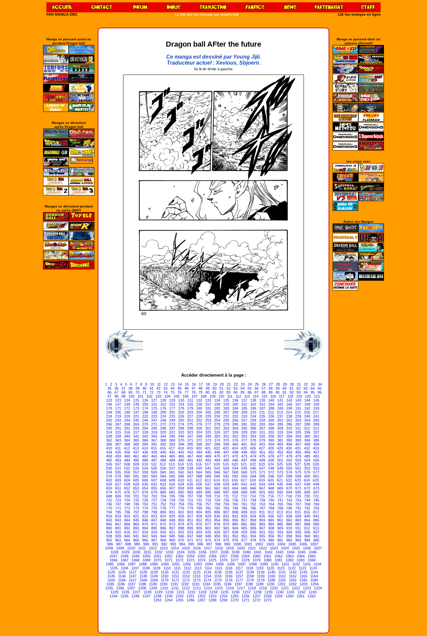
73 (158, 392)
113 (247, 396)
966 (145, 540)
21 (229, 384)
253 (208, 420)
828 (199, 516)
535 (154, 468)
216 (307, 412)
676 (127, 492)
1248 (157, 596)
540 (199, 468)
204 (199, 412)
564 (199, 472)
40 (144, 388)
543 (226, 468)
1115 (218, 568)
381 (280, 440)
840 (307, 516)
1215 (219, 588)
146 (109, 404)
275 (190, 424)
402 (253, 444)
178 (181, 408)
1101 (285, 564)
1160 (271, 576)
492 (199, 460)
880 (235, 524)
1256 (246, 596)
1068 (135, 560)
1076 (224, 560)
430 (289, 448)
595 (262, 476)
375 (226, 440)
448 (235, 452)
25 (257, 384)
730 (181, 500)
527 (298, 464)
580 (127, 476)
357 (280, 436)
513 (172, 464)
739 (262, 500)
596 (271, 476)
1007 (314, 544)
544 (235, 468)
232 (235, 416)
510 (145, 464)
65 (320, 388)
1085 (110, 564)
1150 (164, 576)
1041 (258, 552)
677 (136, 492)
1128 (143, 572)
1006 (303, 544)
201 (172, 412)
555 (118, 472)
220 (127, 416)
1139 (261, 572)
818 (109, 516)
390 (145, 444)
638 (217, 484)
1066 (113, 560)
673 (316, 488)
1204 (315, 584)
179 (190, 408)
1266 (190, 600)
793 (316, 508)
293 (136, 428)
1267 (201, 600)
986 (110, 544)
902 (217, 528)
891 (118, 528)
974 (217, 540)
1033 (169, 552)
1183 (303, 580)
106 (185, 396)
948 (199, 536)
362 (109, 440)
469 (208, 456)
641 (244, 484)
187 (262, 408)
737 (244, 500)
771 (118, 508)
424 (235, 448)
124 (127, 400)
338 (109, 436)
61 (292, 388)
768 (307, 504)
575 (298, 472)
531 (118, 468)
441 (172, 452)
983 (298, 540)
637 (208, 484)
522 (253, 464)
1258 (268, 596)
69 (130, 392)
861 (280, 520)
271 (154, 424)
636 (199, 484)
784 (235, 508)
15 (187, 384)
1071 (168, 560)
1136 (229, 572)
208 (235, 412)
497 (244, 460)
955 (262, 536)
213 (280, 412)
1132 (186, 572)
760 (235, 504)
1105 (114, 568)
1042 (269, 552)
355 (262, 436)
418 (181, 448)
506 (109, 464)
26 (264, 384)
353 (244, 436)
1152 (186, 576)
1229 (158, 592)
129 (172, 400)
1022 (263, 548)
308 (271, 428)
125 (136, 400)
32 (306, 384)
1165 (111, 580)
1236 (236, 592)
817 (316, 512)
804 (199, 512)
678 (145, 492)
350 (217, 436)
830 (217, 516)
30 (292, 384)
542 (217, 468)
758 (217, 504)
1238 (258, 592)
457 (316, 452)
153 (172, 404)
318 (145, 432)
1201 (282, 584)
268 (127, 424)
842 (109, 520)
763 (262, 504)
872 (163, 524)
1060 (257, 556)
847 (154, 520)
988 (128, 544)
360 (307, 436)
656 (163, 488)
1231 (180, 592)
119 (299, 396)
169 (316, 404)
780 (199, 508)
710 (217, 496)
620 (271, 480)
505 (316, 460)
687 (226, 492)
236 (271, 416)
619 (262, 480)
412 (127, 448)
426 (253, 448)
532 (127, 468)
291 (118, 428)
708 (199, 496)
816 (307, 512)
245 (136, 420)
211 (262, 412)
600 (307, 476)
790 (289, 508)
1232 (191, 592)
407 (298, 444)
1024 (285, 548)
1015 (186, 548)
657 (172, 488)
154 (181, 404)
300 (199, 428)
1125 (111, 572)
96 (320, 392)
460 (127, 456)
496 (235, 460)
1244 (113, 596)
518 (217, 464)
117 (282, 396)
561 (172, 472)
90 (278, 392)
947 (190, 536)
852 (199, 520)
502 (289, 460)
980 (271, 540)
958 (289, 536)
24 (250, 384)
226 (181, 416)
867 (118, 524)
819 (118, 516)
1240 (280, 592)
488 (163, 460)
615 (226, 480)
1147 (132, 576)
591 (226, 476)
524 (271, 464)
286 (289, 424)
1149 (154, 576)
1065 (312, 556)
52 (229, 388)
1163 (303, 576)
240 (307, 416)
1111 (177, 568)
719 (298, 496)
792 (307, 508)
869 (136, 524)
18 (208, 384)
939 (118, 536)
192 (307, 408)
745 (316, 500)
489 (172, 460)
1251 (190, 596)
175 (154, 408)
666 (253, 488)
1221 (285, 588)
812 (271, 512)
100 (131, 396)
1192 (185, 584)
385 (316, 440)
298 (181, 428)
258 (253, 420)
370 (181, 440)
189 (280, 408)
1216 (230, 588)
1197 (238, 584)
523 (262, 464)
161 (244, 404)
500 (271, 460)
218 (109, 416)
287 (298, 424)
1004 (281, 544)
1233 (202, 592)
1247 (146, 596)
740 (271, 500)
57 (264, 388)
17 (201, 384)
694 (289, 492)
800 (163, 512)
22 (236, 384)
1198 (249, 584)
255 (226, 420)
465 (172, 456)
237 (280, 416)
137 (244, 400)
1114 (208, 568)
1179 (261, 580)
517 (208, 464)
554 (109, 472)
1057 (224, 556)
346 (181, 436)
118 (290, 396)
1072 (179, 560)
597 (280, 476)
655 (154, 488)
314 (109, 432)
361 (316, 436)
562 (181, 472)
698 (109, 496)
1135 (218, 572)
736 (235, 500)
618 (253, 480)
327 (226, 432)
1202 (293, 584)
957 (280, 536)
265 (316, 420)
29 (285, 384)
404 (271, 444)
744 (307, 500)
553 (316, 468)
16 (194, 384)
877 (208, 524)
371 (190, 440)
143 (298, 400)
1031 (147, 552)
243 (118, 420)
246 (145, 420)
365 (136, 440)
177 (172, 408)
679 (154, 492)
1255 (235, 596)
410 (109, 448)
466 (181, 456)
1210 (164, 588)
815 (298, 512)
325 (208, 432)
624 (307, 480)
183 (226, 408)
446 (217, 452)
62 (299, 388)
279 (226, 424)
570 (253, 472)
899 (190, 528)
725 (136, 500)
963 (118, 540)
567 (226, 472)
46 (186, 388)
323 (190, 432)
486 (145, 460)
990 (146, 544)
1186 (121, 584)
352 (235, 436)
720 (307, 496)
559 (154, 472)
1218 (252, 588)
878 (217, 524)
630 (145, 484)
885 (280, 524)
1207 (131, 588)
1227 (136, 592)
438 (145, 452)
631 (154, 484)
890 (109, 528)
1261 (301, 596)
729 (172, 500)
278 (217, 424)
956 (271, 536)
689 (244, 492)
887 (298, 524)
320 (163, 432)
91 (285, 392)
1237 (247, 592)
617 (244, 480)
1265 (179, 600)
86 (250, 392)
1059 (246, 556)
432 (307, 448)
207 (226, 412)
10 (152, 384)
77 (186, 392)
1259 (279, 596)
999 (227, 544)
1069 (146, 560)
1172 (186, 580)
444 (199, 452)
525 (280, 464)
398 (217, 444)
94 (306, 392)
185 (244, 408)
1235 (225, 592)
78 (193, 392)
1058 (235, 556)
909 (280, 528)
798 (145, 512)
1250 (179, 596)
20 (222, 384)
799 (154, 512)
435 (118, 452)
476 (271, 456)
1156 (229, 576)
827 (190, 516)
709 (208, 496)
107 (194, 396)
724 (127, 500)
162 (253, 404)
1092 (187, 564)
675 (118, 492)
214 (289, 412)
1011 (142, 548)
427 (262, 448)
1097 (242, 564)
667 (262, 488)
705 (172, 496)
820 (127, 516)
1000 (237, 544)
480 (307, 456)
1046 (313, 552)
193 (316, 408)
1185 (110, 584)
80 (207, 392)
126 (145, 400)
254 (217, 420)
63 (306, 388)
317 (136, 432)
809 (244, 512)
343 (154, 436)
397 (208, 444)
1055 (201, 556)
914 (109, 532)
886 (289, 524)
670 (289, 488)
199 (154, 412)
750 (145, 504)
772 (127, 508)
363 (118, 440)
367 (154, 440)
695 (298, 492)
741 (280, 500)
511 (154, 464)
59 (278, 388)
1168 (143, 580)
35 (109, 388)
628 (127, 484)
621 (280, 480)
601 (316, 476)
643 (262, 484)
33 (313, 384)
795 (118, 512)
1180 (271, 580)
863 (298, 520)
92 (292, 392)
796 (127, 512)
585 (172, 476)
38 (130, 388)
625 (316, 480)
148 (127, 404)
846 (145, 520)
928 (235, 532)
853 (208, 520)
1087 (132, 564)
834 (253, 516)
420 (199, 448)
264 (307, 420)
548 (271, 468)
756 (199, 504)
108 (203, 396)
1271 (246, 600)
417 (172, 448)
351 (226, 436)
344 (163, 436)
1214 (208, 588)
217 (316, 412)
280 (235, 424)
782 (217, 508)
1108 (146, 568)
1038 (225, 552)
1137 (239, 572)
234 (253, 416)
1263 (157, 600)
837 (280, 516)
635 (190, 484)
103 (158, 396)
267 (118, 424)
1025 (296, 548)
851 (190, 520)
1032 (158, 552)
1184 (314, 580)
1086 (121, 564)
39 (137, 388)
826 (181, 516)
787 (262, 508)
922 (181, 532)
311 (298, 428)
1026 (307, 548)
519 (226, 464)
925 (208, 532)
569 (244, 472)
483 (118, 460)
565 (208, 472)
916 (127, 532)
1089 (154, 564)
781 (208, 508)
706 (181, 496)
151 (154, 404)
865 (316, 520)
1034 (180, 552)
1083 (301, 560)
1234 (213, 592)
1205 (109, 588)
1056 (212, 556)
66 (109, 392)
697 (316, 492)
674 (109, 492)
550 (289, 468)
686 (217, 492)
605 (136, 480)
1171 (175, 580)
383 (298, 440)
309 (280, 428)
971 (190, 540)
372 (199, 440)
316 (127, 432)
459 (118, 456)
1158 (250, 576)
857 (244, 520)
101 (140, 396)
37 (123, 388)
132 (199, 400)
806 (217, 512)
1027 (318, 548)
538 (181, 468)
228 (199, 416)
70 (137, 392)
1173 (196, 580)
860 (271, 520)
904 (235, 528)
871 (154, 524)
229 (208, 416)
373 (208, 440)
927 (226, 532)
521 (244, 464)
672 (307, 488)
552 (307, 468)
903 (226, 528)
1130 (164, 572)
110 (221, 396)
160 (235, 404)
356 (271, 436)
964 (127, 540)
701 (136, 496)
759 (226, 504)
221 (136, 416)
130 (181, 400)
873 (172, 524)
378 (253, 440)
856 (235, 520)
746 (109, 504)
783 (226, 508)
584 (163, 476)
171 (118, 408)
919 (154, 532)
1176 (229, 580)
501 (280, 460)
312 (307, 428)
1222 (296, 588)
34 (320, 384)
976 (235, 540)
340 (127, 436)
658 (181, 488)
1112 (187, 568)
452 (271, 452)
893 (136, 528)
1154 (207, 576)
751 (154, 504)
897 (172, 528)
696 (307, 492)
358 (289, 436)
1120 (270, 568)
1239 (269, 592)
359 (298, 436)
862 (289, 520)
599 (298, 476)
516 (199, 464)
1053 (179, 556)
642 (253, 484)
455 (298, 452)
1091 (176, 564)
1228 (147, 592)
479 (298, 456)
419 (190, 448)
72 (151, 392)
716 (271, 496)
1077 (235, 560)
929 (244, 532)
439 (154, 452)
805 (208, 512)
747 (118, 504)
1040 (247, 552)
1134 (207, 572)
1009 (120, 548)
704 (163, 496)
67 (116, 392)
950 (217, 536)
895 (154, 528)
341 (136, 436)
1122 (292, 568)
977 (244, 540)
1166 (122, 580)
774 (145, 508)
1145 (111, 576)
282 (253, 424)
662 (217, 488)
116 (273, 396)
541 (208, 468)
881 (244, 524)
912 (307, 528)
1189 (153, 584)
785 (244, 508)
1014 (175, 548)
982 (289, 540)
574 (289, 472)
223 (154, 416)
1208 (142, 588)
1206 (120, 588)
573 (280, 472)
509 (136, 464)
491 (190, 460)
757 (208, 504)
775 (154, 508)
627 (118, 484)
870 (145, 524)
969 (172, 540)
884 (271, 524)
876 (199, 524)
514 (181, 464)
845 (136, 520)
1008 (109, 548)
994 (182, 544)
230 (217, 416)
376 (235, 440)
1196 (228, 584)
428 (271, 448)
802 (181, 512)
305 (244, 428)
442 (181, 452)
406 (289, 444)
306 (253, 428)
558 (145, 472)
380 (271, 440)
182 (217, 408)
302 (217, 428)
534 (145, 468)
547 (262, 468)
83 (229, 392)
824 (163, 516)
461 (136, 456)
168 (307, 404)
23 (243, 384)
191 (298, 408)
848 (163, 520)
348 (199, 436)
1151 (175, 576)
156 (199, 404)
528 (307, 464)
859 (262, 520)
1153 (196, 576)
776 (163, 508)
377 (244, 440)
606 (145, 480)
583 (154, 476)
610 (181, 480)
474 (253, 456)
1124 (313, 568)
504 (307, 460)
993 (173, 544)
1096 (231, 564)
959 (298, 536)
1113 (197, 568)
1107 (135, 568)
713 (244, 496)
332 (271, 432)
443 (190, 452)
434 (109, 452)
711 (226, 496)
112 (238, 396)
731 (190, 500)
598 (289, 476)
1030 (136, 552)
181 (208, 408)
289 (316, 424)
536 (163, 468)
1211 (175, 588)
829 (208, 516)
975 (226, 540)
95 (313, 392)
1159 (261, 576)
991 (155, 544)
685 (208, 492)
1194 (206, 584)
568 (235, 472)
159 (226, 404)
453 (280, 452)
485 (136, 460)
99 (123, 396)
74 (165, 392)
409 (316, 444)
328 (235, 432)
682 (181, 492)
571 (262, 472)
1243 (313, 592)
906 (253, 528)
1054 (190, 556)
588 (199, 476)
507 (118, 464)
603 (118, 480)
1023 (274, 548)
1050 (146, 556)
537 (172, 468)
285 (280, 424)
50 (214, 388)
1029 (125, 552)
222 (145, 416)
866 (109, 524)
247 (154, 420)
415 (154, 448)
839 (298, 516)
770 (109, 508)
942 (145, 536)
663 (226, 488)
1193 (195, 584)
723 (118, 500)
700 (127, 496)
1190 (163, 584)
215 (298, 412)
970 (181, 540)
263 (298, 420)
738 (253, 500)
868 (127, 524)
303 (226, 428)
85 (243, 392)
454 (289, 452)
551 (298, 468)
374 (217, 440)
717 (280, 496)
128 (163, 400)
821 (136, 516)
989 (137, 544)
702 (145, 496)
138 (253, 400)
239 (298, 416)
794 (109, 512)
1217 (241, 588)
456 (307, 452)
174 (145, 408)
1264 (168, 600)
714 (253, 496)
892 (127, 528)
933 (280, 532)
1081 (279, 560)
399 (226, 444)
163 (262, 404)
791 (298, 508)
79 (200, 392)
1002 (259, 544)
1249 (168, 596)
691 (262, 492)
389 (136, 444)
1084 (312, 560)
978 (253, 540)
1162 (293, 576)
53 (236, 388)
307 (262, 428)
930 (253, 532)
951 (226, 536)
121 (317, 396)
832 (235, 516)
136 (235, 400)
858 (253, 520)
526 (289, 464)
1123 (302, 568)
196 (127, 412)
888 (307, 524)
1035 (191, 552)
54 (243, 388)
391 (154, 444)
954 (253, 536)
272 (163, 424)
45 (179, 388)
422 (217, 448)
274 (181, 424)
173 (136, 408)
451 (262, 452)
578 (109, 476)
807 (226, 512)
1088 (143, 564)
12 (166, 384)
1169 (154, 580)
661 (208, 488)
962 (109, 540)
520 (235, 464)
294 (145, 428)
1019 (230, 548)
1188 (142, 584)
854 (217, 520)
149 (136, 404)
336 (307, 432)
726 (145, 500)
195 (118, 412)
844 (127, 520)
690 (253, 492)
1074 (201, 560)
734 (217, 500)
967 (154, 540)
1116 (229, 568)
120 (308, 396)
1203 (304, 584)
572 (271, 472)
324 (199, 432)
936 (307, 532)
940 (127, 536)
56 (257, 388)
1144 (314, 572)
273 (172, 424)
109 (212, 396)
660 (199, 488)
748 (127, 504)
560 (163, 472)
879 (226, 524)
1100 (275, 564)
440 (163, 452)
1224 (318, 588)
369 (172, 440)
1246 (135, 596)
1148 (143, 576)
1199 (260, 584)
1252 (201, 596)
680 (163, 492)
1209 (153, 588)
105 (176, 396)
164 (271, 404)
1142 (293, 572)
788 (271, 508)
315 (118, 432)
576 (307, 472)
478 (289, 456)
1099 (264, 564)
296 (163, 428)
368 (163, 440)
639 (226, 484)
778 (181, 508)
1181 (282, 580)
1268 (212, 600)
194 (109, 412)
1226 (125, 592)
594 (253, 476)
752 (163, 504)
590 (217, 476)
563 (190, 472)
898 (181, 528)
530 (109, 468)
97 (109, 396)
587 (190, 476)
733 (208, 500)
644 (271, 484)
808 (235, 512)
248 (163, 420)
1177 (239, 580)
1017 (208, 548)
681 (172, 492)
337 (316, 432)
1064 (301, 556)
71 (144, 392)
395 (190, 444)
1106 (124, 568)
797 (136, 512)
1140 (271, 572)
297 (172, 428)
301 (208, 428)
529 (316, 464)
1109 (156, 568)
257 (244, 420)
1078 (246, 560)
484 (127, 460)
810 (253, 512)
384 (307, 440)
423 (226, 448)
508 (127, 464)
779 (190, 508)
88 (264, 392)
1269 (224, 600)
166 (289, 404)
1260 (290, 596)
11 (159, 384)
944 (163, 536)
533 (136, 468)
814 (289, 512)
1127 (132, 572)
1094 (209, 564)
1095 (220, 564)
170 (109, 408)
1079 (257, 560)
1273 (268, 600)
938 (109, 536)
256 (235, 420)
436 (127, 452)
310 (289, 428)
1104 (317, 564)
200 (163, 412)
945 (172, 536)
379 (262, 440)
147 (118, 404)
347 (190, 436)
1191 (174, 584)
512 (163, 464)
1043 (280, 552)
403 (262, 444)
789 (280, 508)
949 (208, 536)
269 (136, 424)
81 (214, 392)
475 (262, 456)
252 (199, 420)
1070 (157, 560)
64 (313, 388)
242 (109, 420)
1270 (235, 600)
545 (244, 468)
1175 (218, 580)
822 (145, 516)
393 (172, 444)
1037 (213, 552)
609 (172, 480)
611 (190, 480)
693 (280, 492)
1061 (268, 556)
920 (163, 532)
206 (217, 412)
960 (307, 536)
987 (119, 544)
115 (264, 396)
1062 (279, 556)
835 (262, 516)
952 (235, 536)
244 (127, 420)
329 (244, 432)
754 (181, 504)
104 (167, 396)
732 (199, 500)
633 (172, 484)
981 (280, 540)
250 (181, 420)
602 (109, 480)
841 (316, 516)
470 (217, 456)
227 (190, 416)
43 (165, 388)
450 (253, 452)
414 (145, 448)
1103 (307, 564)
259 (262, 420)
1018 (219, 548)
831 (226, 516)
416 (163, 448)
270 (145, 424)
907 (262, 528)
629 (136, 484)
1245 (124, 596)
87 (257, 392)
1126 (122, 572)
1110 (167, 568)
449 (244, 452)
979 (262, 540)
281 (244, 424)
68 (123, 392)
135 (226, 400)
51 (222, 388)
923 (190, 532)
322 (181, 432)
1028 (114, 552)
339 (118, 436)
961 (316, 536)
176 (163, 408)
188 (271, 408)
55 (250, 388)
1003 (270, 544)
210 (253, 412)
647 (298, 484)
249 (172, 420)
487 (154, 460)
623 (298, 480)
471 (226, 456)
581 (136, 476)
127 (154, 400)
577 (316, 472)
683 (190, 492)
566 (217, 472)
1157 (239, 576)
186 (253, 408)
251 (190, 420)
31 (299, 384)
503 (298, 460)
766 (289, 504)
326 (217, 432)
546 (253, 468)
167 (298, 404)
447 (226, 452)
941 (136, 536)
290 (109, 428)
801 (172, 512)
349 (208, 436)
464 (163, 456)
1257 (257, 596)
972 (199, 540)
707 (190, 496)
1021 (252, 548)
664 (235, 488)
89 (271, 392)
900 (199, 528)
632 (163, 484)
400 (235, 444)
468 (199, 456)
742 (289, 500)
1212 (186, 588)
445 (208, 452)
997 (209, 544)
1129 (154, 572)
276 (199, 424)
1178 (250, 580)
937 (316, 532)
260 (271, 420)
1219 (263, 588)
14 (180, 384)
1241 (291, 592)
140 (271, 400)
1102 (296, 564)
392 (163, 444)
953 (244, 536)
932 (271, 532)
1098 (253, 564)
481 (316, 456)
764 (271, 504)
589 (208, 476)
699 (118, 496)
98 (116, 396)
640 (235, 484)
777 (172, 508)
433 (316, 448)
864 (307, 520)
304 (235, 428)
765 (280, 504)
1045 (302, 552)
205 (208, 412)
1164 (314, 576)
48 (200, 388)
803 (190, 512)
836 (271, 516)
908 (271, 528)
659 (190, 488)
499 (262, 460)
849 (172, 520)
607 (154, 480)
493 (208, 460)
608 (163, 480)
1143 (303, 572)
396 (199, 444)
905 (244, 528)
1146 (122, 576)
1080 (268, 560)
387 (118, 444)
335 (298, 432)
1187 (131, 584)
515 (190, 464)
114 (256, 396)
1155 (218, 576)
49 (207, 388)
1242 (302, 592)
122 (109, 400)
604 (127, 480)
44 (172, 388)
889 (316, 524)
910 (289, 528)
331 (262, 432)
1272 (257, 600)
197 (136, 412)
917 (136, 532)
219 (118, 416)
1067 (124, 560)
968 (163, 540)
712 (235, 496)
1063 (290, 556)
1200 (271, 584)
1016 (197, 548)
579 (118, 476)
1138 (250, 572)
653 (136, 488)
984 (307, 540)
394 (181, 444)
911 (298, 528)
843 (118, 520)
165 (280, 404)
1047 (113, 556)
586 (181, 476)
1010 (131, 548)
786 (253, 508)
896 (163, 528)
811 (262, 512)
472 (235, 456)
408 (307, 444)
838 (289, 516)
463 (154, 456)
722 (109, 500)
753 (172, 504)
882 (253, 524)
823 (154, 516)
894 (145, 528)
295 (154, 428)
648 (307, 484)
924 (199, 532)
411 (118, 448)
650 (109, 488)
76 (179, 392)
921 (172, 532)
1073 (190, 560)
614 (217, 480)
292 (127, 428)
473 (244, 456)
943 (154, 536)
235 (262, 416)
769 (316, 504)
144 (307, 400)
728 (163, 500)
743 (298, 500)
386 (109, 444)
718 (289, 496)
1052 (168, 556)
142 (289, 400)
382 (289, 440)
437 (136, 452)
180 (199, 408)
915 (118, 532)
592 (235, 476)
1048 (124, 556)
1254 (224, 596)
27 (271, 384)
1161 (282, 576)
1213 (197, 588)
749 (136, 504)
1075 (212, 560)
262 (289, 420)
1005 (292, 544)
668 (271, 488)
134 (217, 400)
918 (145, 532)
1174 (207, 580)
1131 (175, 572)
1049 (135, 556)
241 (316, 416)
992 (164, 544)
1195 (217, 584)
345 (172, 436)
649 (316, 484)
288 (307, 424)
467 (190, 456)
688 (235, 492)
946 (181, 536)
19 (215, 384)
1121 (281, 568)
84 (236, 392)
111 (230, 396)
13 (173, 384)
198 (145, 412)
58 (271, 388)
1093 (198, 564)
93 (299, 392)
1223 (307, 588)
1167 (132, 580)
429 (280, 448)
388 (127, 444)
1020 (241, 548)
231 (226, 416)
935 (298, 532)
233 (244, 416)
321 (172, 432)
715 (262, 496)
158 (217, 404)
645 (280, 484)
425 (244, 448)
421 (208, 448)
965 (136, 540)
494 (217, 460)
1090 (165, 564)
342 (145, 436)
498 (253, 460)
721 (316, 496)
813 (280, 512)
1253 (212, 596)
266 (109, 424)
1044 (291, 552)
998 (218, 544)
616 (235, 480)
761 (244, 504)
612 (199, 480)
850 (181, 520)
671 (298, 488)
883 (262, 524)
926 (217, 532)
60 (285, 388)
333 (280, 432)
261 (280, 420)
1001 (248, 544)
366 (145, 440)
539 (190, 468)
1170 (164, 580)
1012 (153, 548)
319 (154, 432)
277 (208, 424)
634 (181, 484)
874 (181, 524)
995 (191, 544)
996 (200, 544)
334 (289, 432)
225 (172, 416)
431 (298, 448)
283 (262, 424)
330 (253, 432)
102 (149, 396)
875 (190, 524)
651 (118, 488)
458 (109, 456)
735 (226, 500)
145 (316, 400)
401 (244, 444)
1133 (196, 572)
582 (145, 476)
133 (208, 400)
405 (280, 444)
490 (181, 460)
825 (172, 516)
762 (253, 504)
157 (208, 404)
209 (244, 412)
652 (127, 488)
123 (118, 400)
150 (145, 404)
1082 (290, 560)
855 (226, 520)
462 (145, 456)
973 (208, 540)
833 (244, 516)
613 (208, 480)
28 (278, 384)
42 (158, 388)
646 (289, 484)
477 (280, 456)
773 (136, 508)
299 (190, 428)
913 (316, 528)
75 (172, 392)
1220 (274, 588)
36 (116, 388)
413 (136, 448)
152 (163, 404)
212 (271, 412)
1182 (293, 580)
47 (193, 388)
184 (235, 408)
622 (289, 480)
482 (109, 460)
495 (226, 460)
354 (253, 436)
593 (244, 476)
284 (271, 424)
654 (145, 488)
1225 (114, 592)
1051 (157, 556)
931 (262, 532)
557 (136, 472)
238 (289, 416)
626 (109, 484)
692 (271, 492)
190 (289, 408)
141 (280, 400)
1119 (260, 568)
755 (190, 504)
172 (127, 408)
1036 (202, 552)
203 (190, 412)
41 (151, 388)
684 (199, 492)
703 (154, 496)
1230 (169, 592)
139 (262, 400)
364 (127, 440)
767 (298, 504)
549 (280, 468)
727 (154, 500)
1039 (236, 552)
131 (190, 400)
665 (244, 488)
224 (163, 416)
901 (208, 528)
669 (280, 488)
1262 (312, 596)
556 (127, 472)
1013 (164, 548)
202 (181, 412)
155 (190, 404)
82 (222, 392)
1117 (239, 568)
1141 (282, 572)
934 (289, 532)
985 (316, 540)
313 (316, 428)
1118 (249, 568)
